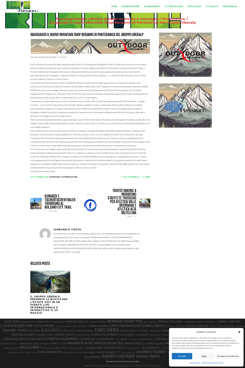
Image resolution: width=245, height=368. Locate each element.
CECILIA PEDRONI (62, 326)
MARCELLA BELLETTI (42, 344)
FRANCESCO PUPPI (44, 335)
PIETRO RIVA (61, 348)
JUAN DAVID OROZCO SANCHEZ (22, 338)
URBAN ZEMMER (69, 352)
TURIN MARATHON (49, 352)
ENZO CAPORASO (85, 330)
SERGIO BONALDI (133, 348)
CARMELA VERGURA (228, 321)
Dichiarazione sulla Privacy (212, 362)
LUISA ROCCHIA (163, 338)
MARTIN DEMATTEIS (108, 343)
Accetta (182, 356)
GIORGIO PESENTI (127, 335)
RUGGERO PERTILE (114, 347)
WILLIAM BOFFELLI (92, 357)
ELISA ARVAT (34, 330)
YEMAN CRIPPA (148, 356)
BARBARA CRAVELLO (77, 321)
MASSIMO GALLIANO (154, 343)
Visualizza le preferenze (228, 356)
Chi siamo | (110, 361)
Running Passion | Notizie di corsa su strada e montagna (107, 19)
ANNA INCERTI (59, 322)
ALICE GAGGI (12, 321)
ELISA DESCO (51, 330)
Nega (203, 356)
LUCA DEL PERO (145, 339)
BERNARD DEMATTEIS (125, 321)
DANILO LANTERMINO (175, 326)
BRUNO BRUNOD (150, 322)
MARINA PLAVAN (80, 343)
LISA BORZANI (87, 339)
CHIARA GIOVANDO (98, 326)
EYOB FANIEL (142, 331)
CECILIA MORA (44, 325)
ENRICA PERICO (69, 331)
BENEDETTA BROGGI (97, 322)
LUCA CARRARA (121, 339)
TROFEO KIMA (30, 352)
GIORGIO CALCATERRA (104, 334)
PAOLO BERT (30, 347)
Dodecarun (239, 326)
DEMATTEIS (213, 326)
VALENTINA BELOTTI (108, 352)
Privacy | (130, 361)
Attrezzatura (173, 19)
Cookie (136, 361)
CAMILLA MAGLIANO (170, 321)
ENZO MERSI (107, 330)
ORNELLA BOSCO (11, 348)
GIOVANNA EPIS (142, 335)
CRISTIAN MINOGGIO (125, 325)
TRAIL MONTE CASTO (16, 352)
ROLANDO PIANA (94, 348)
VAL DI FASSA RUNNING (85, 352)
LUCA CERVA (133, 339)
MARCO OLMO (58, 343)
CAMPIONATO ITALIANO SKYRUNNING (200, 322)
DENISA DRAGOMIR (226, 326)
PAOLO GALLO (48, 348)
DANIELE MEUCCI (153, 325)
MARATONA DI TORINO (8, 344)
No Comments (131, 177)
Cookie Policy (194, 362)
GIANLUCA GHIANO (83, 335)
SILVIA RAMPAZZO (150, 348)
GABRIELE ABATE (64, 334)
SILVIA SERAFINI (166, 348)
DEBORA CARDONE (196, 325)
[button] (239, 332)
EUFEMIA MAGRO (128, 330)
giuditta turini (155, 335)
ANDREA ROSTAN (44, 321)
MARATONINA (25, 343)
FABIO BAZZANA (155, 331)
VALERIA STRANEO (151, 352)
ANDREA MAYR (28, 322)
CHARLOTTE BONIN (78, 326)
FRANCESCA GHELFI (23, 334)
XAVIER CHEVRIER (118, 356)
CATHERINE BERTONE (16, 325)
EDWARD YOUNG (15, 330)
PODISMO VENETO (76, 348)
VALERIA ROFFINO (128, 352)
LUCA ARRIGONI (105, 339)
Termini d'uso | (120, 361)
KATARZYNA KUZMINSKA (61, 338)
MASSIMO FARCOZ (134, 343)
